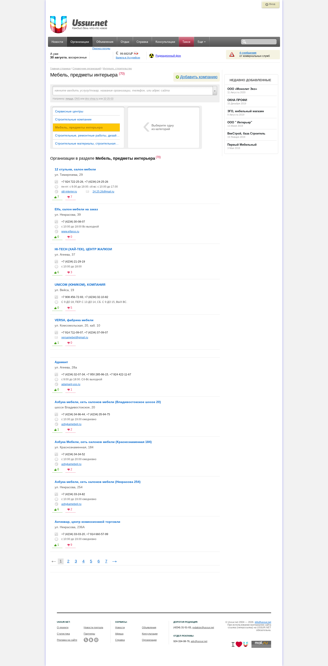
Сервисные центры (69, 111)
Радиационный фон (168, 55)
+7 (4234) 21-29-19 (73, 261)
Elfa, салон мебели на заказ (76, 209)
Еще (200, 42)
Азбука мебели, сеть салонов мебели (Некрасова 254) (98, 482)
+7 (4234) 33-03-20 (73, 534)
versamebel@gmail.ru (74, 337)
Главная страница (60, 68)
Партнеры (89, 633)
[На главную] (79, 22)
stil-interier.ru (69, 191)
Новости (57, 42)
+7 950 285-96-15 (97, 374)
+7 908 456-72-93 (72, 297)
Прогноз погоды (101, 48)
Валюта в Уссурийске (128, 57)
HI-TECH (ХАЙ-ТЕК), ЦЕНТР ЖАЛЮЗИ (83, 249)
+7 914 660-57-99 (97, 534)
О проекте (63, 627)
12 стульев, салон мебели (75, 169)
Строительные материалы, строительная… (87, 143)
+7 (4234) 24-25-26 (96, 181)
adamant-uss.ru (70, 384)
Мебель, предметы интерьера (79, 127)
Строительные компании (73, 119)
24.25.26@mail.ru (103, 191)
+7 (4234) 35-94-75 (98, 414)
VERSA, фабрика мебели (74, 320)
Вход (272, 4)
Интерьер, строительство (117, 68)
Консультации (165, 42)
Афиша (119, 633)
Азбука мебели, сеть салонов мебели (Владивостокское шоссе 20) (108, 402)
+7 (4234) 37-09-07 (96, 332)
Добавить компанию (199, 77)
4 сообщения (247, 52)
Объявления (104, 42)
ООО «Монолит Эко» (242, 89)
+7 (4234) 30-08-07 (73, 221)
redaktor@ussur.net (203, 627)
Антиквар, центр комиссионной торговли (87, 521)
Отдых (125, 42)
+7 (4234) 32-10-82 (96, 297)
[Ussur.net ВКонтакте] (91, 640)
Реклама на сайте (67, 640)
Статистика (63, 633)
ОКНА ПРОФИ (237, 100)
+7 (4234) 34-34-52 (73, 454)
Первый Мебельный (242, 144)
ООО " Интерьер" (239, 122)
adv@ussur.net (199, 641)
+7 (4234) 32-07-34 (73, 374)
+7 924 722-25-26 (72, 181)
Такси (186, 42)
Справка (142, 42)
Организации (80, 42)
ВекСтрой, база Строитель (246, 133)
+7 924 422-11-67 (120, 374)
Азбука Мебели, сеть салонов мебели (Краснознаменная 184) (103, 442)
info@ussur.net (263, 622)
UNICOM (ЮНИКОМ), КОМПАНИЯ (80, 284)
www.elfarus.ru (70, 231)
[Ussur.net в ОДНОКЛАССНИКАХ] (86, 640)
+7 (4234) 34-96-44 (73, 414)
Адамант (61, 362)
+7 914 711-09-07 (72, 332)
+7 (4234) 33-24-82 (73, 494)
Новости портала (93, 627)
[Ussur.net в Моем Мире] (96, 640)
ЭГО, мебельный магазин (245, 111)
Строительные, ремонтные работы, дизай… (87, 135)
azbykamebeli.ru (71, 424)
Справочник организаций (87, 68)
